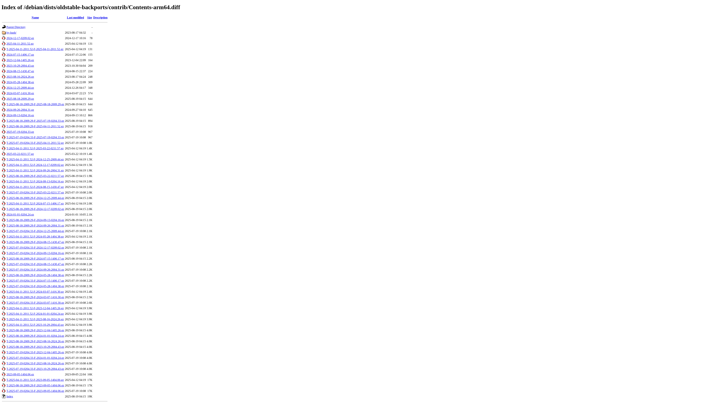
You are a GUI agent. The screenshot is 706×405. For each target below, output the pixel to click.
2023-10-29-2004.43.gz (20, 65)
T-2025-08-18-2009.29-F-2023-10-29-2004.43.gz (35, 346)
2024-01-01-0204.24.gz (20, 214)
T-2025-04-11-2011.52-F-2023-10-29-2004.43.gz (35, 324)
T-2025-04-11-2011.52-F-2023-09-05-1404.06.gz (35, 379)
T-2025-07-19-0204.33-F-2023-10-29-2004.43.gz (35, 368)
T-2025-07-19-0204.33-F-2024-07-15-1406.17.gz (35, 280)
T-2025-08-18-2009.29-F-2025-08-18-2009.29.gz (35, 104)
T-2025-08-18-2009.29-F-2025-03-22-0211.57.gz (35, 176)
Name (35, 17)
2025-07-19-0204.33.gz (20, 131)
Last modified (75, 17)
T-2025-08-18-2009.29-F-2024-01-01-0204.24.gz (35, 335)
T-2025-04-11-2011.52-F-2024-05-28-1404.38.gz (35, 236)
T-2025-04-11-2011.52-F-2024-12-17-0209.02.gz (35, 164)
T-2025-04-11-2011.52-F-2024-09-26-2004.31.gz (35, 170)
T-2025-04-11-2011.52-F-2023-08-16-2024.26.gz (35, 319)
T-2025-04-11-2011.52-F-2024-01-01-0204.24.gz (35, 313)
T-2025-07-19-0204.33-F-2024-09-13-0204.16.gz (35, 253)
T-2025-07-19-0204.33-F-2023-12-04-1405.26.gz (35, 352)
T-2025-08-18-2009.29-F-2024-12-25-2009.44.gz (35, 198)
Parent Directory (16, 27)
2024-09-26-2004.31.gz (20, 109)
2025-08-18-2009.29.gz (20, 98)
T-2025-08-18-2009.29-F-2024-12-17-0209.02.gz (35, 209)
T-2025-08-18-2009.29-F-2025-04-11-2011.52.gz (35, 126)
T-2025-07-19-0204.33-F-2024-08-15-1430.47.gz (35, 264)
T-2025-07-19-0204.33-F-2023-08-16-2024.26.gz (35, 363)
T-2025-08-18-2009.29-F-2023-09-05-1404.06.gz (35, 385)
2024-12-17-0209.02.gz (20, 38)
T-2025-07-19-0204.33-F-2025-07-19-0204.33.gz (35, 137)
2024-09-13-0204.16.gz (20, 115)
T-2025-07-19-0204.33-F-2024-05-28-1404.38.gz (35, 286)
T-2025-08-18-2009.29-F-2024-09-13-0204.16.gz (35, 220)
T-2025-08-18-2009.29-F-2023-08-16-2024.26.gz (35, 341)
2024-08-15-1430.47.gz (20, 71)
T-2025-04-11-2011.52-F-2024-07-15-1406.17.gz (35, 203)
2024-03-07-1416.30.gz (20, 93)
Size (89, 17)
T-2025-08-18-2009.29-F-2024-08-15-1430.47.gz (35, 242)
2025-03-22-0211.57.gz (20, 153)
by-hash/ (11, 32)
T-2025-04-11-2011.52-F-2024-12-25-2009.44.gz (35, 159)
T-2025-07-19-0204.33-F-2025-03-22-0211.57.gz (35, 192)
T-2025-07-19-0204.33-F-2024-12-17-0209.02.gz (35, 247)
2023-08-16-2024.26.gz (20, 76)
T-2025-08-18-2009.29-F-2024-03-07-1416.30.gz (35, 297)
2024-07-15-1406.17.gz (20, 54)
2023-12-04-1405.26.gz (20, 60)
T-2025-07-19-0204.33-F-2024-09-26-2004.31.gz (35, 269)
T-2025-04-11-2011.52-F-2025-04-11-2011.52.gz (34, 49)
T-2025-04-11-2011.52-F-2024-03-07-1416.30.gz (35, 291)
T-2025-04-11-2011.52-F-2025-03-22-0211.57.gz (35, 148)
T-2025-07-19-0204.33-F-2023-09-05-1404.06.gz (35, 391)
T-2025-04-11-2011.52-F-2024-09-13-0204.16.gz (35, 181)
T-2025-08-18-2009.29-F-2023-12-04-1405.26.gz (35, 330)
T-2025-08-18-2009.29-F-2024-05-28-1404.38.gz (35, 275)
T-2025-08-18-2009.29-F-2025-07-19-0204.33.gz (35, 120)
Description (100, 17)
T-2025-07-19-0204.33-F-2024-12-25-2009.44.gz (35, 231)
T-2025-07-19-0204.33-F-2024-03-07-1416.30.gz (35, 302)
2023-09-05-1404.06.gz (20, 374)
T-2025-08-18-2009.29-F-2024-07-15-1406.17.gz (35, 258)
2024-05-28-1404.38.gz (20, 82)
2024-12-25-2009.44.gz (20, 87)
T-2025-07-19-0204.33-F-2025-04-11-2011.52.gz (35, 142)
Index (9, 396)
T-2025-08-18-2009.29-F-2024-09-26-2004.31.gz (35, 225)
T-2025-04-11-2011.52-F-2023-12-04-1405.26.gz (35, 308)
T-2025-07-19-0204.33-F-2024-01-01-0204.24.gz (35, 357)
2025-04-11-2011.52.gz (20, 43)
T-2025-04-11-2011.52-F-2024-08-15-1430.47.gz (35, 187)
